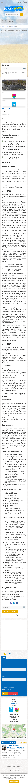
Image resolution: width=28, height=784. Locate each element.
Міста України (23, 742)
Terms (25, 737)
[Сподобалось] (3, 73)
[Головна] (2, 30)
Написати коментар (10, 611)
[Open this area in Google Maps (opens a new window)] (4, 737)
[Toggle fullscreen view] (24, 726)
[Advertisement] (14, 49)
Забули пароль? (6, 689)
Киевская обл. (6, 108)
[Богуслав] (14, 84)
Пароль (4, 676)
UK (5, 654)
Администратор (6, 757)
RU (10, 654)
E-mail (3, 666)
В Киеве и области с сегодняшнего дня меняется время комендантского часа (15, 747)
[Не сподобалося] (6, 73)
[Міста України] (14, 9)
